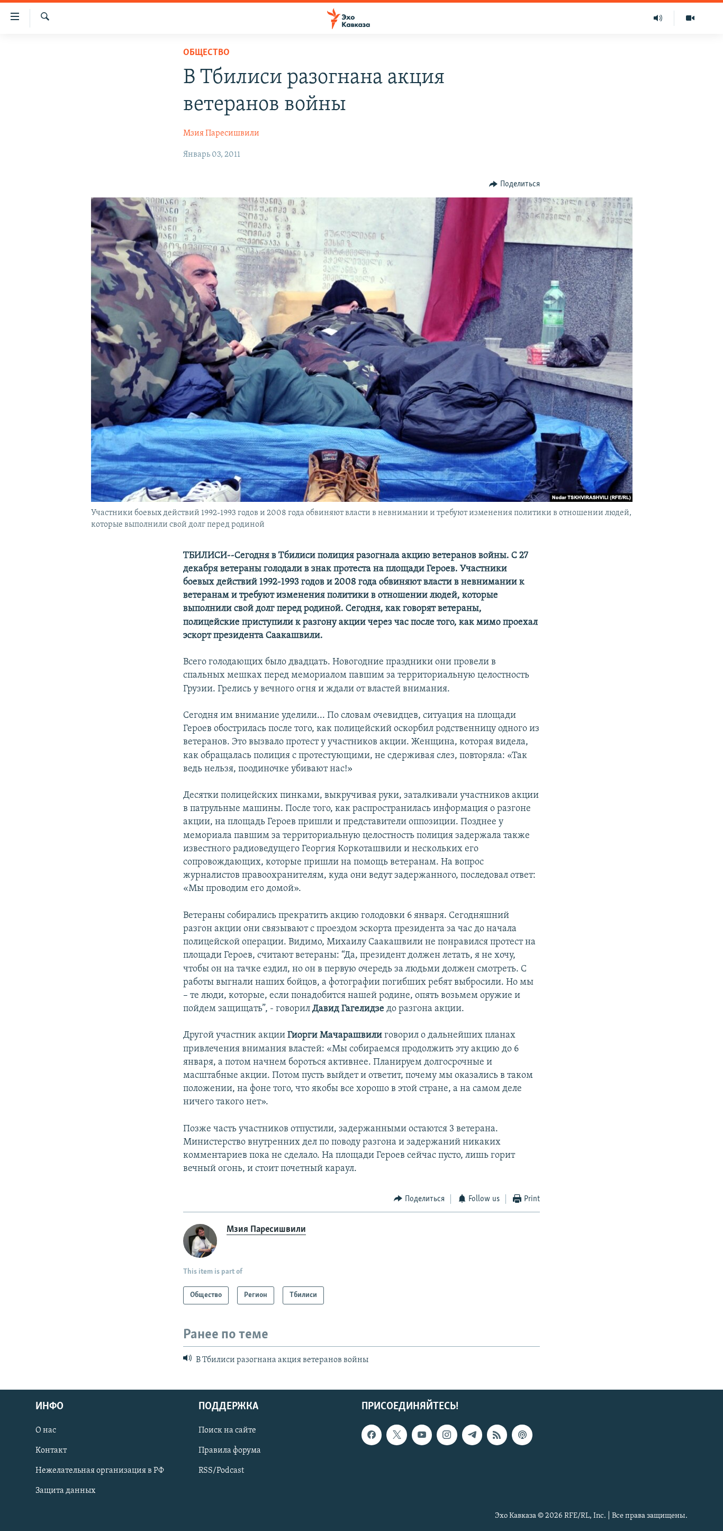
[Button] (514, 184)
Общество (206, 53)
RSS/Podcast (221, 1471)
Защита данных (65, 1491)
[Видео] (690, 18)
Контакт (51, 1451)
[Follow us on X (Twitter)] (396, 1435)
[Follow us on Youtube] (422, 1435)
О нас (45, 1431)
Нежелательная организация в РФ (99, 1471)
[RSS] (497, 1435)
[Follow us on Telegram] (472, 1435)
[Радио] (658, 18)
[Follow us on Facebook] (372, 1435)
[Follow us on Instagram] (447, 1435)
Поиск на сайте (227, 1431)
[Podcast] (522, 1435)
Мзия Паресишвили (221, 133)
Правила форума (229, 1451)
